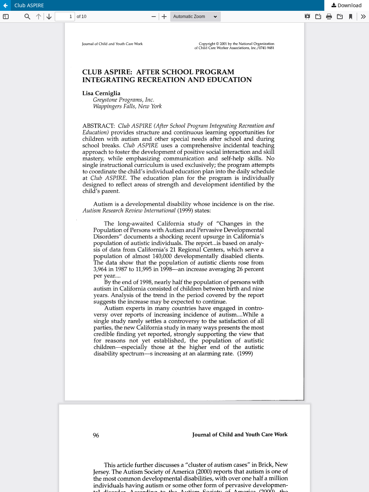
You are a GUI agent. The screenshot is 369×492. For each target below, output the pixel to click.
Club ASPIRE (29, 5)
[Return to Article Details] (5, 5)
